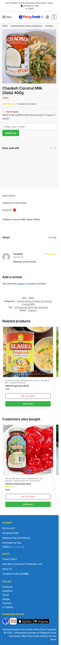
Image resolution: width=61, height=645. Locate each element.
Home (5, 26)
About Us (7, 568)
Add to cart (25, 170)
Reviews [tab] (8, 210)
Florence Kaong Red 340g (18, 483)
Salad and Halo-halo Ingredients (22, 479)
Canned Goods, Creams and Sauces (26, 26)
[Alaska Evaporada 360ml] (28, 352)
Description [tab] (8, 195)
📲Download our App (29, 6)
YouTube (6, 603)
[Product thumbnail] (11, 163)
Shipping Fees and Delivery (16, 537)
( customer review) (26, 104)
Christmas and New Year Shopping (31, 307)
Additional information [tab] (14, 202)
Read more (55, 176)
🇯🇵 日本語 (29, 8)
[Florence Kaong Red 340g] (28, 450)
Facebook (7, 586)
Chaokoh (32, 310)
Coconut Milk (51, 26)
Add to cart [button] (28, 404)
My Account (8, 528)
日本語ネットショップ (13, 546)
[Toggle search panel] (42, 17)
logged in (22, 283)
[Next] (55, 148)
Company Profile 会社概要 (15, 573)
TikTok (5, 595)
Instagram (7, 590)
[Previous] (50, 148)
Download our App (11, 542)
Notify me (10, 133)
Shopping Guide (10, 533)
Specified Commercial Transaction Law (22, 564)
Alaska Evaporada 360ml (17, 385)
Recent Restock (18, 383)
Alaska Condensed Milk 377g (26, 157)
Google (6, 599)
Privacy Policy (9, 559)
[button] (53, 17)
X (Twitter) (7, 607)
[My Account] (47, 17)
